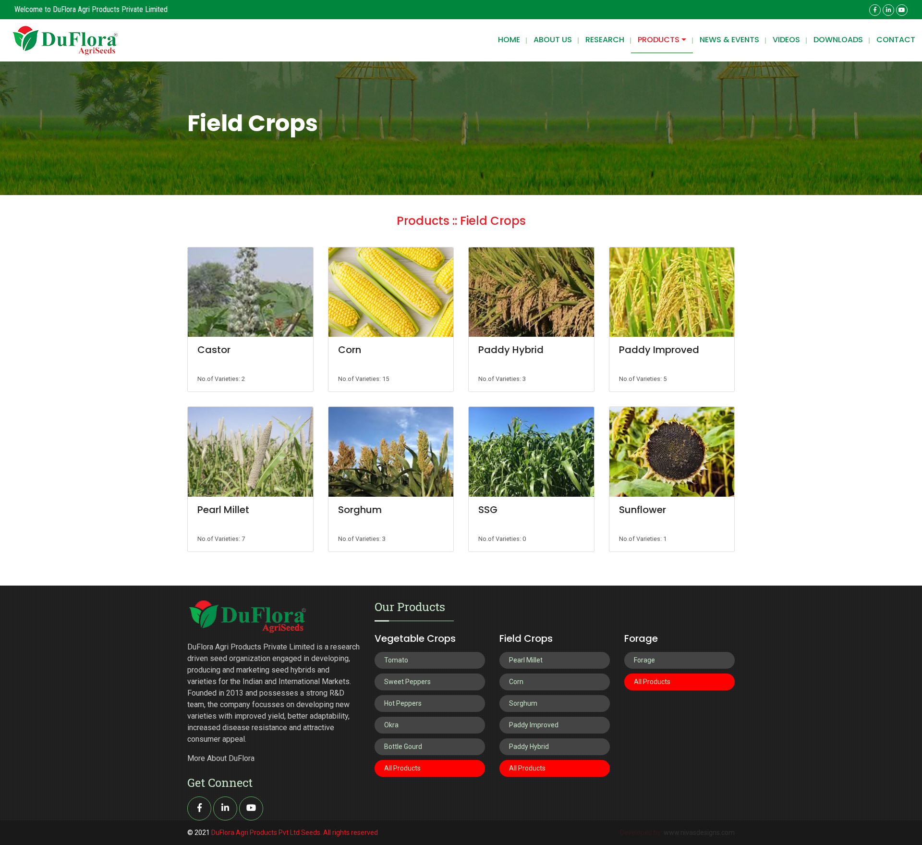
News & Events (729, 39)
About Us (553, 39)
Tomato (396, 660)
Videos (786, 39)
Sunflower (642, 509)
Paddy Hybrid (511, 349)
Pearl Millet (223, 509)
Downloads (838, 39)
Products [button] (659, 39)
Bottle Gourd (403, 746)
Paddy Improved (659, 349)
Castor (213, 349)
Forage (644, 660)
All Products (402, 768)
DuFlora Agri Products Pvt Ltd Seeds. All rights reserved (294, 832)
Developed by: (642, 832)
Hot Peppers (403, 703)
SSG (487, 509)
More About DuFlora (221, 758)
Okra (391, 725)
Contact (895, 39)
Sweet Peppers (407, 682)
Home (509, 39)
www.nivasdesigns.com (699, 832)
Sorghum (360, 509)
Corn (349, 349)
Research (604, 39)
